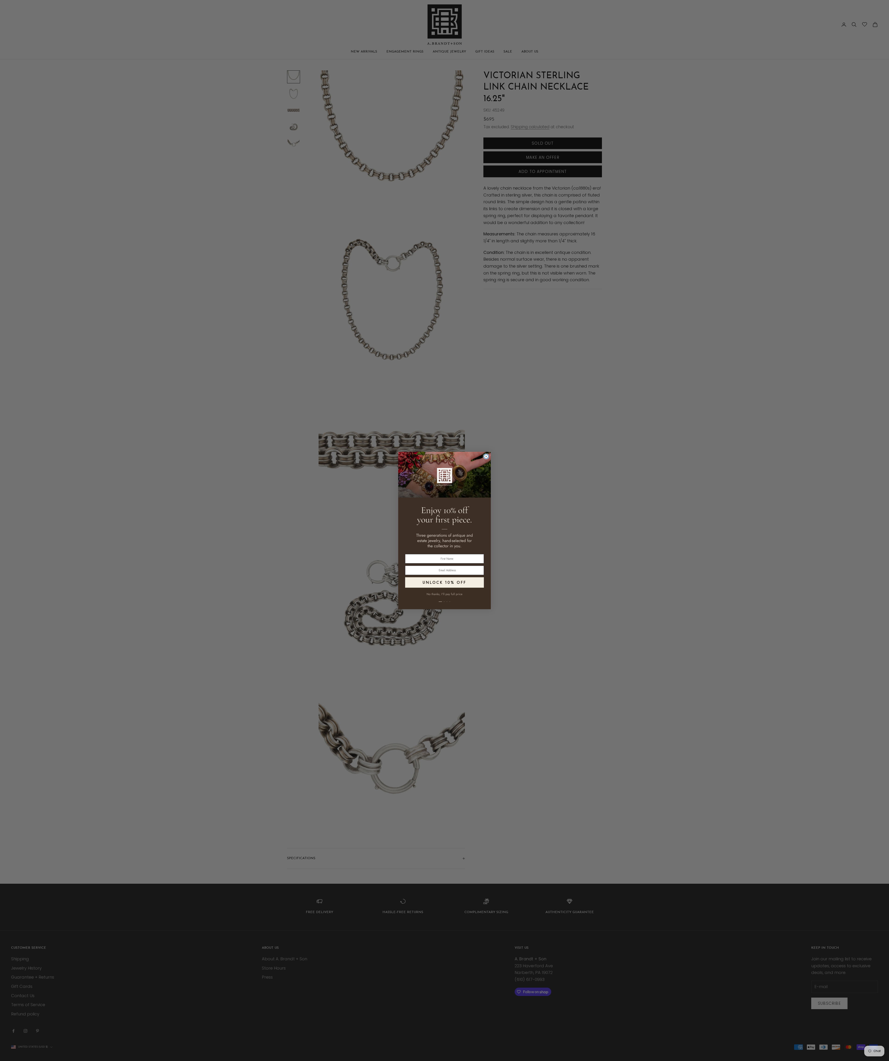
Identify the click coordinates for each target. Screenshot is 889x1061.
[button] (444, 599)
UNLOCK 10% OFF (444, 582)
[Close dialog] (486, 456)
